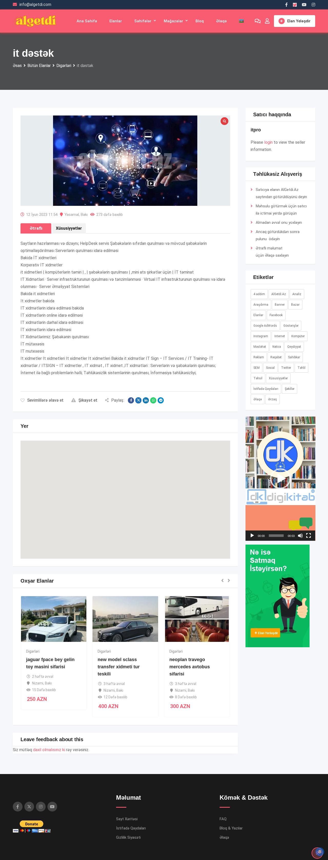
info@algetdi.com (35, 4)
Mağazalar (173, 21)
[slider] (276, 535)
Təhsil (257, 378)
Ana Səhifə (87, 21)
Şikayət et (87, 400)
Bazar (295, 304)
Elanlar (115, 21)
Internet (279, 336)
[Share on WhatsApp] (153, 400)
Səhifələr (142, 21)
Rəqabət (276, 357)
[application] (280, 479)
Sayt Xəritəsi (127, 819)
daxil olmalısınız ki (49, 749)
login (268, 142)
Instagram (260, 336)
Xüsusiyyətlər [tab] (69, 228)
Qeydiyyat (294, 347)
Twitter (286, 368)
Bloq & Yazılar (231, 828)
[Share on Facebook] (131, 400)
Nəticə (276, 347)
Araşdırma (260, 304)
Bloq (200, 21)
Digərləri (32, 651)
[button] (125, 495)
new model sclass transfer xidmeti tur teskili (119, 667)
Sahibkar (294, 357)
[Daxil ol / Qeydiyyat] (267, 21)
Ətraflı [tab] (36, 228)
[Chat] (258, 21)
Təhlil (301, 368)
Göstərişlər (291, 325)
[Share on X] (138, 400)
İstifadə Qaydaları (265, 389)
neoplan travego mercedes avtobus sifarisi (189, 667)
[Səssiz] (300, 535)
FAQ (223, 819)
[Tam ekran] (308, 535)
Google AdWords (265, 325)
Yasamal (72, 214)
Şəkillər (289, 389)
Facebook (276, 315)
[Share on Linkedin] (146, 400)
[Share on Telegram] (161, 400)
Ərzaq (272, 399)
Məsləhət (259, 347)
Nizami (37, 683)
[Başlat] (252, 535)
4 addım (259, 294)
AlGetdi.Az (278, 294)
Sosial (270, 368)
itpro (256, 129)
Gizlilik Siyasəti (128, 837)
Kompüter (298, 336)
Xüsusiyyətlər (278, 378)
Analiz (296, 294)
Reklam (258, 357)
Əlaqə (221, 21)
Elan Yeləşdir (299, 21)
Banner (280, 304)
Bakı (84, 214)
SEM (256, 368)
